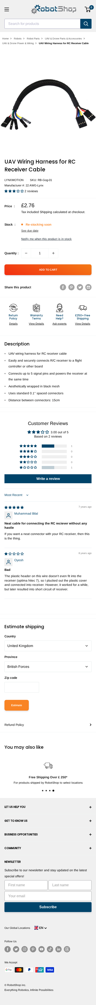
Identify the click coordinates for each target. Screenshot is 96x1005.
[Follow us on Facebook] (7, 949)
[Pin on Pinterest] (71, 287)
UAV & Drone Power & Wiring (18, 43)
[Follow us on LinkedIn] (58, 949)
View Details (36, 323)
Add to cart (48, 269)
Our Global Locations (17, 928)
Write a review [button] (48, 479)
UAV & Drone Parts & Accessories (63, 38)
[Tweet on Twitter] (80, 287)
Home (5, 38)
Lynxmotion (13, 180)
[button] (14, 191)
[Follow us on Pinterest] (33, 949)
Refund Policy (14, 725)
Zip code (10, 677)
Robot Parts (33, 38)
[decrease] (26, 253)
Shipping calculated (53, 212)
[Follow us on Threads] (67, 949)
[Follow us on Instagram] (24, 949)
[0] (88, 9)
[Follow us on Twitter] (16, 949)
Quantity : (11, 253)
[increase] (53, 253)
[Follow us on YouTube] (41, 949)
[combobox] (42, 24)
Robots (18, 38)
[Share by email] (88, 287)
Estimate (16, 705)
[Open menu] (6, 9)
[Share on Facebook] (63, 287)
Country (10, 636)
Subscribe (48, 907)
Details (13, 323)
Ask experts (59, 323)
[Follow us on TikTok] (50, 949)
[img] (14, 507)
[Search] (86, 24)
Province (10, 657)
